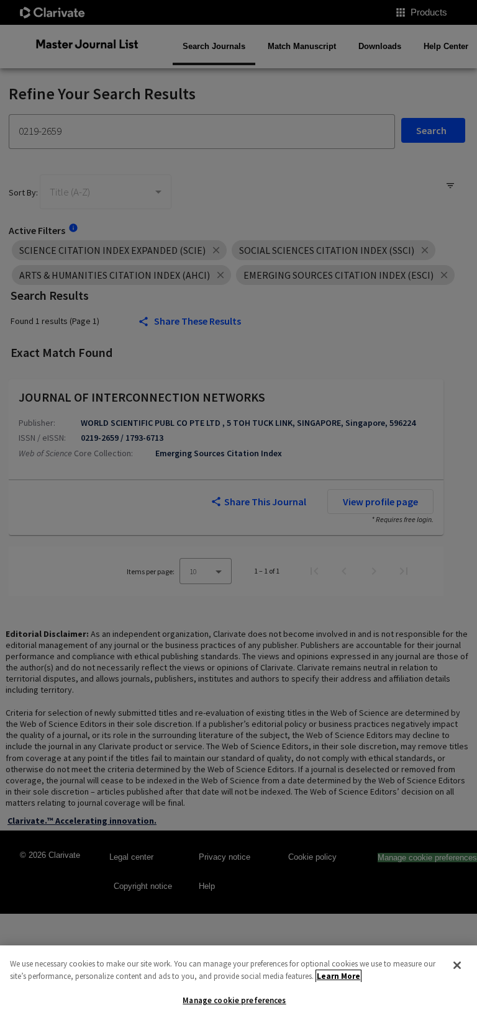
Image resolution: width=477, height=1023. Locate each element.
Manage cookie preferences (234, 1000)
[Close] (457, 965)
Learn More (338, 976)
